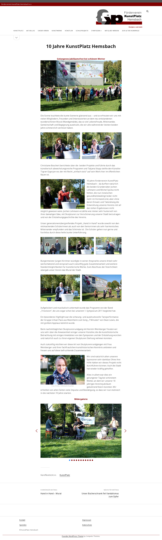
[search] (147, 11)
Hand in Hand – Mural (51, 493)
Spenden (22, 525)
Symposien (95, 31)
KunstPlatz (18, 31)
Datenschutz (87, 525)
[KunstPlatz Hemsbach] (119, 24)
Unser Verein (43, 31)
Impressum (86, 520)
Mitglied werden (112, 31)
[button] (37, 431)
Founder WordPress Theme (72, 536)
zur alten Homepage (130, 31)
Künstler (69, 31)
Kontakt (22, 520)
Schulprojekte (82, 31)
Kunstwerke (57, 31)
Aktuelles (30, 31)
